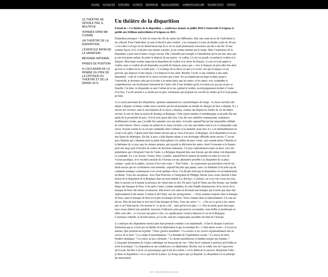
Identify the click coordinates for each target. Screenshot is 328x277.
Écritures (123, 4)
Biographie (152, 4)
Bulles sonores (170, 4)
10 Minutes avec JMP (193, 4)
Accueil (95, 4)
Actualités (109, 4)
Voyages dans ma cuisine (95, 33)
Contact (231, 4)
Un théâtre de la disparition (95, 42)
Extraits (137, 4)
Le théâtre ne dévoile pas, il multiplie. (93, 22)
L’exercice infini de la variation (96, 51)
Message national (96, 58)
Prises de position (96, 63)
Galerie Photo (216, 4)
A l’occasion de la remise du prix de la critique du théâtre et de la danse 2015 (96, 76)
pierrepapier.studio (167, 272)
